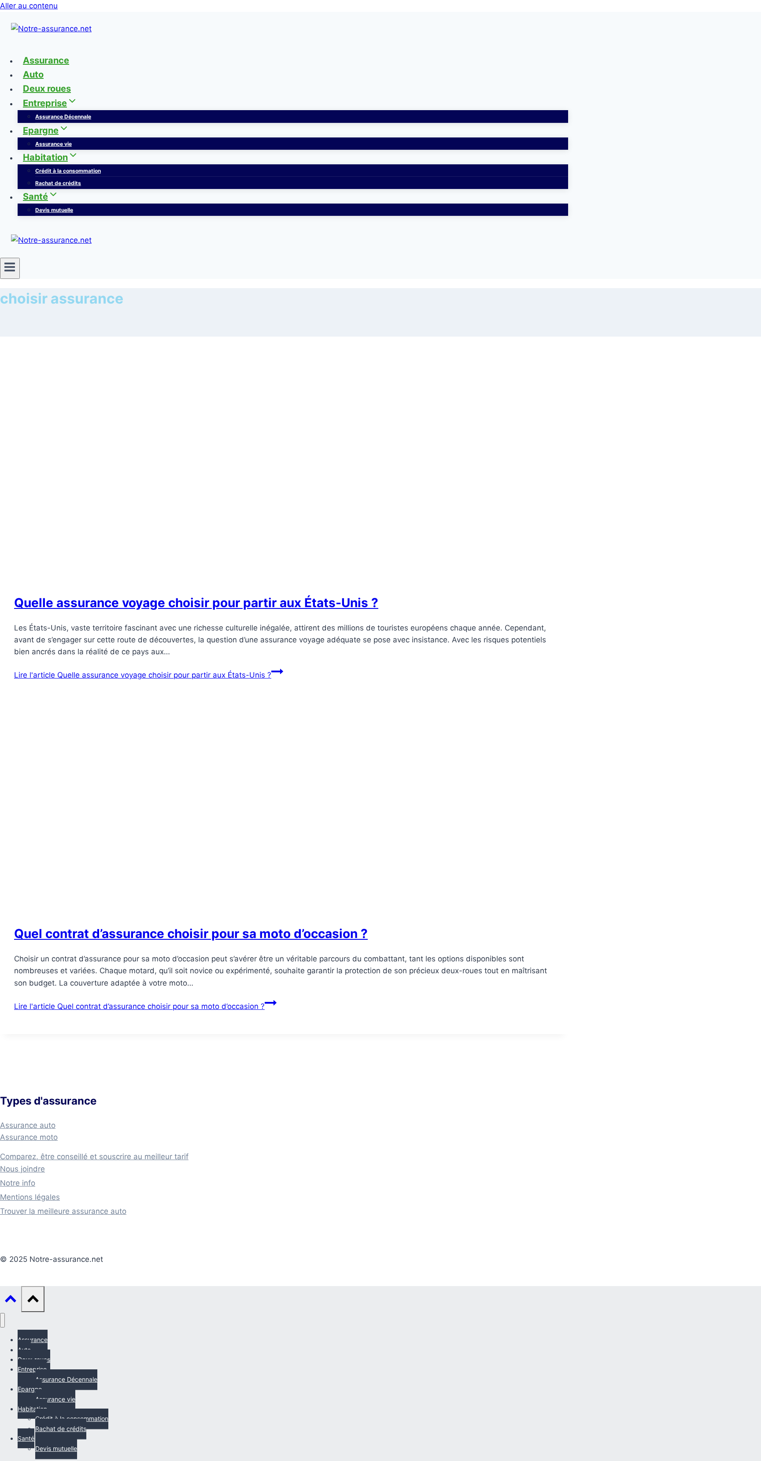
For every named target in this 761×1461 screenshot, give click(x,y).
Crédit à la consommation (68, 170)
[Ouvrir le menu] (10, 268)
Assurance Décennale (63, 116)
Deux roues (47, 88)
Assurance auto (27, 1125)
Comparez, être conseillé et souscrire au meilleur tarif (94, 1156)
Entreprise (32, 1369)
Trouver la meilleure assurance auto (63, 1211)
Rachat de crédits (58, 183)
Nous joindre (22, 1168)
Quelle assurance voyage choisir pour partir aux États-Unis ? (196, 602)
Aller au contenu (29, 5)
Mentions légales (30, 1197)
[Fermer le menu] (2, 1320)
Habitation (32, 1409)
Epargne (30, 1389)
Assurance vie (53, 144)
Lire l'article (142, 675)
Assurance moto (29, 1137)
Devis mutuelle (54, 210)
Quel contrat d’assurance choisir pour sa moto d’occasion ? (191, 933)
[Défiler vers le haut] (10, 1299)
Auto (33, 74)
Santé (26, 1438)
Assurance (46, 60)
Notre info (17, 1183)
